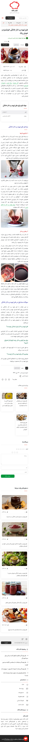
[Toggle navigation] (2, 18)
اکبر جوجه (15, 83)
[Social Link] (22, 639)
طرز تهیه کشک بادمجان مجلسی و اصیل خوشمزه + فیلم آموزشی (22, 426)
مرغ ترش (9, 83)
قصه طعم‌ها (21, 697)
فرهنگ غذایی (20, 701)
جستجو (10, 18)
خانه (26, 23)
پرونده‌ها (21, 688)
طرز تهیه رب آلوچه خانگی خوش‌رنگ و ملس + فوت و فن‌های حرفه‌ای (14, 545)
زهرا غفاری (16, 45)
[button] (26, 738)
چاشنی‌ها (10, 23)
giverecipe (17, 368)
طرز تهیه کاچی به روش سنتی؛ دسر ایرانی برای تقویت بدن (7, 403)
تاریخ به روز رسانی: (24, 373)
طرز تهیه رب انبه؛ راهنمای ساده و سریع (17, 630)
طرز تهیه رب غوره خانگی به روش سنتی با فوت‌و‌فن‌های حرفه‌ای (17, 574)
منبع (23, 368)
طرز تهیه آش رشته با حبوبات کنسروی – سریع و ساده (13, 669)
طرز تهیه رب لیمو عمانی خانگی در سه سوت (16, 517)
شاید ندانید (21, 705)
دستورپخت (18, 23)
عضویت (6, 643)
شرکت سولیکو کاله (8, 739)
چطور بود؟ (14, 379)
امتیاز (27, 449)
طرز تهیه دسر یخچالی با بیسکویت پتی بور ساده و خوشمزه (22, 403)
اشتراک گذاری (25, 376)
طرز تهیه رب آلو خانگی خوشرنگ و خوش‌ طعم (16, 603)
